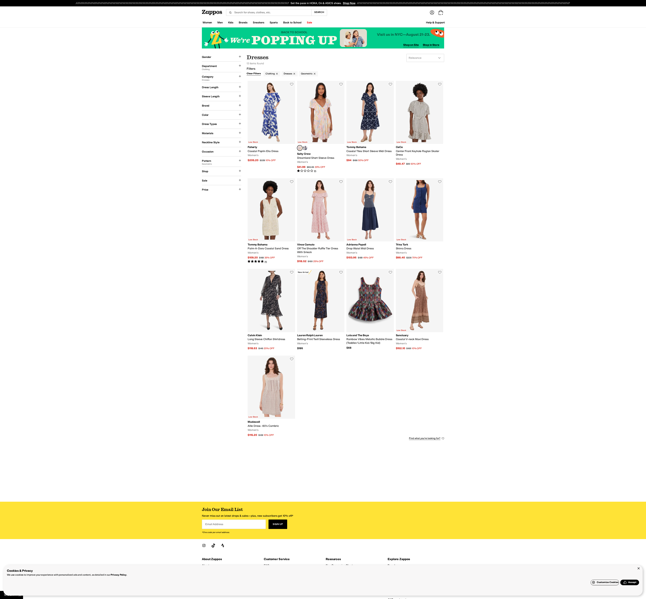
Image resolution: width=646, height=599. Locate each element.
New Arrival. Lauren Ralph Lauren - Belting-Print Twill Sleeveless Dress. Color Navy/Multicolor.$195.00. (321, 309)
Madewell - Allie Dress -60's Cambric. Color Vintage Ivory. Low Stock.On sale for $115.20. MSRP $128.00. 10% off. (271, 396)
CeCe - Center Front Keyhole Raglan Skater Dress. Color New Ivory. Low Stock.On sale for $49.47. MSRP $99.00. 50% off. (419, 127)
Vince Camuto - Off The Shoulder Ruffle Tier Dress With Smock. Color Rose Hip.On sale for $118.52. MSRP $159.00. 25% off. (321, 221)
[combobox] (268, 12)
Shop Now (349, 3)
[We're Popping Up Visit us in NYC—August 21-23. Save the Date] (323, 37)
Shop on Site (411, 44)
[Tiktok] (213, 545)
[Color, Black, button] (305, 148)
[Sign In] (432, 12)
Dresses (288, 73)
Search (319, 12)
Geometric (307, 73)
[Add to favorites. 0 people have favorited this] (291, 84)
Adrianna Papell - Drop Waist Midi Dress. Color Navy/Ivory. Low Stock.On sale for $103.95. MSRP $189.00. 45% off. (370, 221)
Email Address (214, 524)
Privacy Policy (118, 574)
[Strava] (222, 545)
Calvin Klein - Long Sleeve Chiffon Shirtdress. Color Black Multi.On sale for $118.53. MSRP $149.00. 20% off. (271, 309)
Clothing (270, 73)
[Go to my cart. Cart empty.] (440, 12)
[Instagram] (204, 545)
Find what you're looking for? (424, 438)
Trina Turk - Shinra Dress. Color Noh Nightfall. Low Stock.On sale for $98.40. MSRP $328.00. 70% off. (419, 221)
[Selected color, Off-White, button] (299, 148)
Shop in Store (431, 44)
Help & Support (435, 22)
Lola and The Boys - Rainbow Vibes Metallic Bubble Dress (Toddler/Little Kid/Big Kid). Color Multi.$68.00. (370, 309)
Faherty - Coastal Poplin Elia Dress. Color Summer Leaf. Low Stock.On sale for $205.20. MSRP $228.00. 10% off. (271, 127)
